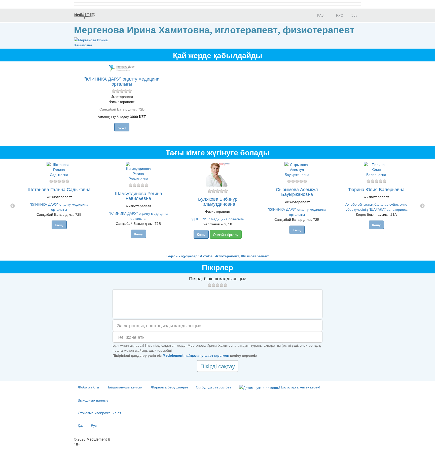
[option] (217, 206)
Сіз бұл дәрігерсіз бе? (214, 386)
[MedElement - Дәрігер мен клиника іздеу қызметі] (84, 15)
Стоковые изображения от (99, 412)
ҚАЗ (319, 15)
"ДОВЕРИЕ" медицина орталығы (217, 218)
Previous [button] (12, 205)
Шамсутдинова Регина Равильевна (138, 195)
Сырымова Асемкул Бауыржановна (297, 191)
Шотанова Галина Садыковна (59, 189)
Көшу (122, 127)
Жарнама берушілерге (169, 386)
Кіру (354, 15)
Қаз (80, 425)
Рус (94, 425)
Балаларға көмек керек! (300, 386)
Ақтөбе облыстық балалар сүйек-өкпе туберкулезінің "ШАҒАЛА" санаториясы (376, 207)
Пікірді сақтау (217, 366)
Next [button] (422, 205)
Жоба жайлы (88, 386)
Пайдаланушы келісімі (124, 386)
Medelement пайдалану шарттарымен (196, 355)
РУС (339, 15)
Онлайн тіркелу (225, 234)
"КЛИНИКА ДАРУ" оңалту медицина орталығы (121, 81)
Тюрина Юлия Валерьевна (376, 189)
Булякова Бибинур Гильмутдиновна (217, 201)
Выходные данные (93, 400)
